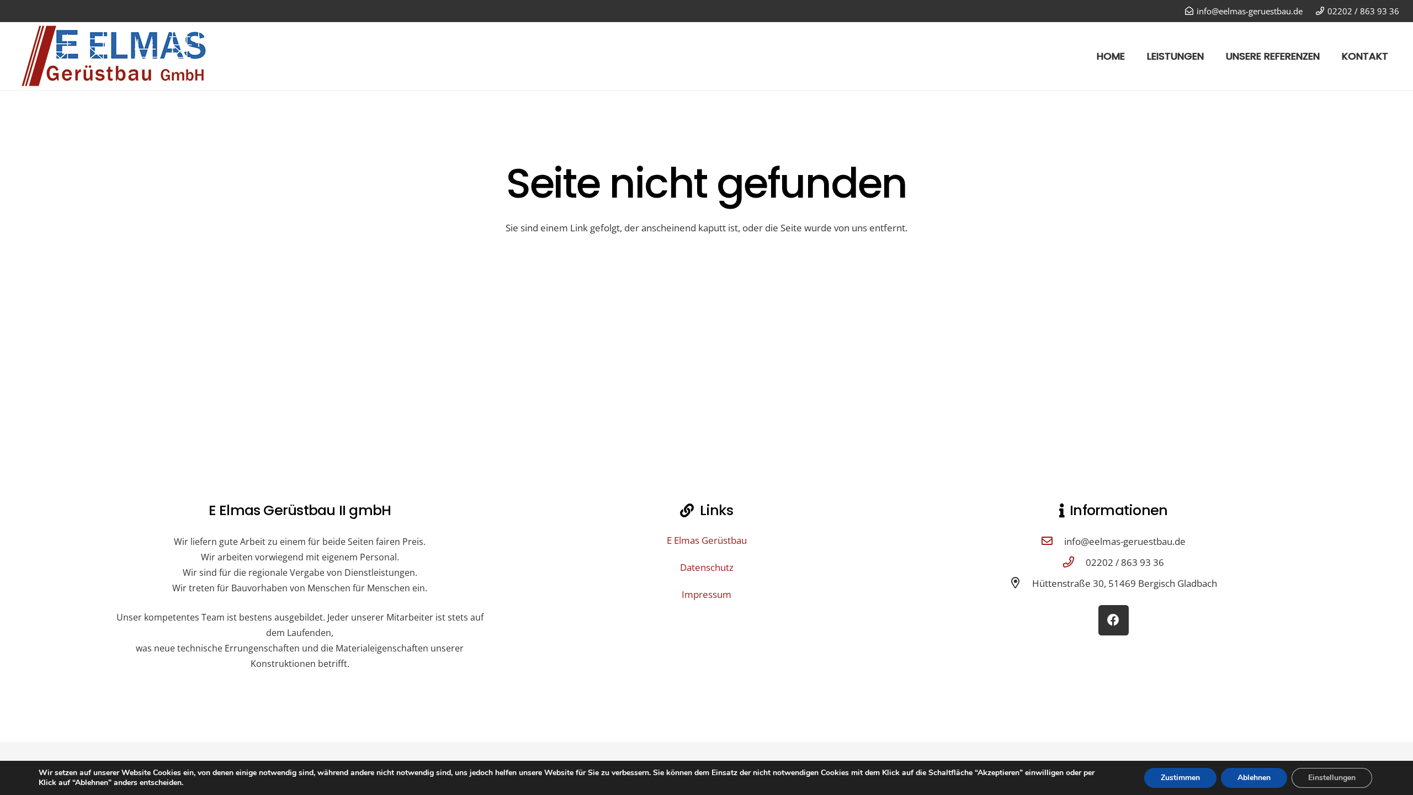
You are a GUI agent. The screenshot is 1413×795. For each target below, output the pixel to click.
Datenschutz (707, 567)
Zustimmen (1180, 777)
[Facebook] (1113, 620)
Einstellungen (1332, 777)
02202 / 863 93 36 (1125, 562)
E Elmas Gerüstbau (707, 540)
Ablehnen (1254, 777)
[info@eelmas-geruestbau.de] (1052, 541)
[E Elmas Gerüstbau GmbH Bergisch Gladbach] (124, 56)
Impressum (706, 594)
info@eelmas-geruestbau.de (1125, 541)
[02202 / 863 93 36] (1074, 562)
